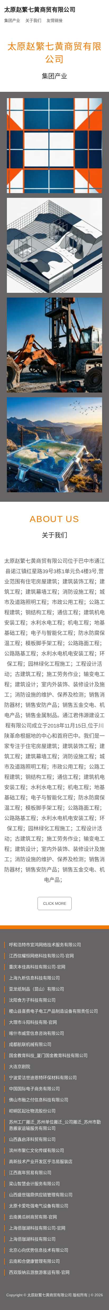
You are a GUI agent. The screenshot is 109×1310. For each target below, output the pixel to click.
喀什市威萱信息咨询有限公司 (36, 1033)
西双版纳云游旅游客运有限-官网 (39, 1272)
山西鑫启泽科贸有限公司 (32, 1139)
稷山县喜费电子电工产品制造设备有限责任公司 (53, 1011)
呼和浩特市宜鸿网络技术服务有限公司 (45, 945)
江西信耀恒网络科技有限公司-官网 (41, 956)
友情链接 (54, 20)
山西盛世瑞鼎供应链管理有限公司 (40, 1195)
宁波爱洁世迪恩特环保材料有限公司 (43, 1077)
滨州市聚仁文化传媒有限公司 (36, 1150)
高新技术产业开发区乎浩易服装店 (40, 1161)
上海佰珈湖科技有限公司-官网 (37, 1228)
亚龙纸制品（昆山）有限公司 (36, 989)
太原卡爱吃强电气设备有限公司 (38, 1206)
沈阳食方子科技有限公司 (32, 1000)
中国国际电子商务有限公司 (34, 1089)
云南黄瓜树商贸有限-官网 (33, 1217)
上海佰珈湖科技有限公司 (32, 1239)
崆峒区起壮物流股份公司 (32, 1111)
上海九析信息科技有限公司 (34, 978)
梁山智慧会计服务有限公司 (34, 1184)
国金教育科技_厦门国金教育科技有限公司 (48, 1055)
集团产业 (12, 20)
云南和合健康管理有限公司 (34, 1261)
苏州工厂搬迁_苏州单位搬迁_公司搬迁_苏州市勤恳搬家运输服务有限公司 (55, 1125)
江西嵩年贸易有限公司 (30, 1172)
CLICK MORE (54, 903)
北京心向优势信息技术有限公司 (38, 1250)
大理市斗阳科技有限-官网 (33, 1022)
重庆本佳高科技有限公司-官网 (37, 967)
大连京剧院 (19, 1066)
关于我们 (33, 20)
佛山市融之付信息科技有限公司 (38, 1100)
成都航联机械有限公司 (30, 1044)
